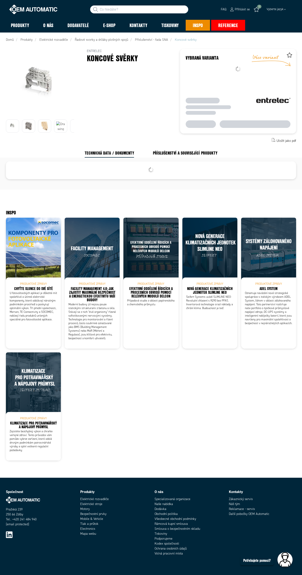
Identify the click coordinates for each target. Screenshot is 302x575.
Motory (85, 509)
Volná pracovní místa (169, 553)
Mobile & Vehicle (91, 519)
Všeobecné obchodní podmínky (175, 519)
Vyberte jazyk (275, 9)
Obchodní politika (166, 514)
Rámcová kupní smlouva (171, 524)
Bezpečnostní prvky (93, 514)
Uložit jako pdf (286, 141)
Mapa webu (88, 534)
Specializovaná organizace (172, 499)
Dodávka (160, 509)
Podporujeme (163, 539)
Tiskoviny (161, 534)
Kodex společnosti (167, 544)
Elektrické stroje (91, 504)
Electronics (87, 529)
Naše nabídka (164, 504)
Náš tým (234, 504)
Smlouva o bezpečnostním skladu (177, 529)
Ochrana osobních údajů (171, 548)
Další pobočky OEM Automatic (249, 514)
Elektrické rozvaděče (94, 499)
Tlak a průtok (89, 524)
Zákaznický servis (241, 499)
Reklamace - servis (242, 509)
